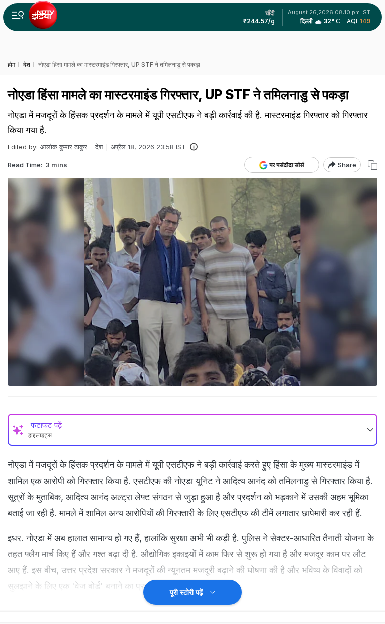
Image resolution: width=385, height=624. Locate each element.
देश (99, 147)
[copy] (372, 165)
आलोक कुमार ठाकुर (63, 147)
